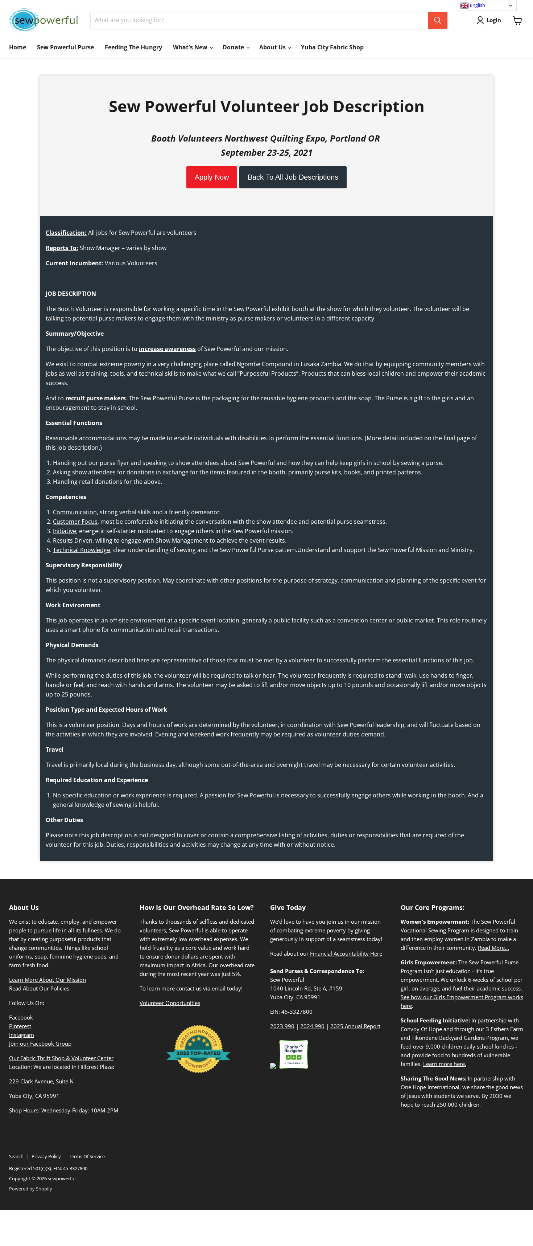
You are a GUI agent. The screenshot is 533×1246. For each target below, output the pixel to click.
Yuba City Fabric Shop (332, 47)
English (477, 5)
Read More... (493, 947)
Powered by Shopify (30, 1188)
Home (17, 47)
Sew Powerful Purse (65, 47)
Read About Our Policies (39, 988)
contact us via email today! (209, 988)
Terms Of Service (87, 1156)
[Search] (437, 20)
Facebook (21, 1017)
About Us (273, 47)
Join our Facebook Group (40, 1043)
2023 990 (282, 1026)
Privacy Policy (46, 1156)
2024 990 (312, 1026)
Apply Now (212, 177)
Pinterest (20, 1026)
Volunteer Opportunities (170, 1002)
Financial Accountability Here (346, 953)
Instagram (21, 1034)
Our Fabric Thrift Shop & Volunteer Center (61, 1058)
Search (16, 1156)
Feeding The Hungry (133, 47)
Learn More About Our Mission (47, 979)
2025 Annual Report (355, 1026)
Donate (234, 47)
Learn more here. (444, 1063)
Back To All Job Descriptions (293, 177)
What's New (191, 47)
